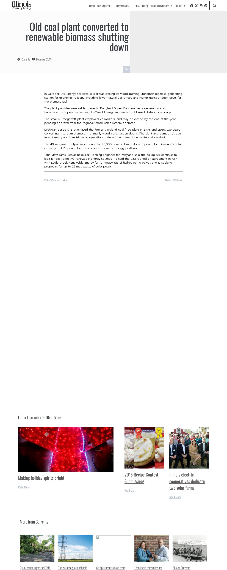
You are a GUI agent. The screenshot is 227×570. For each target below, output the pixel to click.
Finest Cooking (141, 6)
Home (92, 6)
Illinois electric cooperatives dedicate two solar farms (187, 481)
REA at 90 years (181, 567)
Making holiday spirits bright (41, 477)
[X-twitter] (196, 6)
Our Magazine (103, 6)
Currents (25, 59)
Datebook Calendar (160, 6)
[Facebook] (192, 6)
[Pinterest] (206, 6)
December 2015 (44, 59)
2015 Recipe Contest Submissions (141, 477)
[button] (214, 6)
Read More (24, 487)
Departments (122, 6)
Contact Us (180, 6)
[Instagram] (201, 6)
